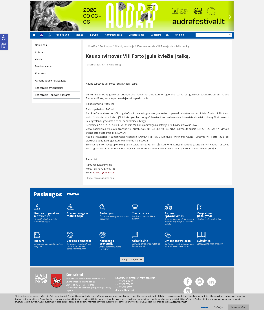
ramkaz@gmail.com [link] (104, 172)
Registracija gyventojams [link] (49, 87)
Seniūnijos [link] (106, 46)
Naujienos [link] (41, 45)
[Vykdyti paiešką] (230, 35)
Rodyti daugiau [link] (130, 259)
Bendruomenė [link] (43, 66)
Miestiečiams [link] (136, 34)
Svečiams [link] (156, 34)
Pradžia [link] (92, 46)
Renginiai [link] (179, 34)
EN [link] (167, 34)
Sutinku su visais (238, 307)
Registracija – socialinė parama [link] (52, 95)
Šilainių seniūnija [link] (124, 46)
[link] (4, 38)
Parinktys (218, 307)
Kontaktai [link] (40, 73)
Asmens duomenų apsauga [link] (50, 80)
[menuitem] (33, 34)
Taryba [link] (94, 34)
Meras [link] (80, 34)
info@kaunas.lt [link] (127, 290)
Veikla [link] (38, 59)
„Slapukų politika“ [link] (178, 301)
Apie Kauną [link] (63, 34)
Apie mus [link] (40, 52)
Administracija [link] (113, 34)
